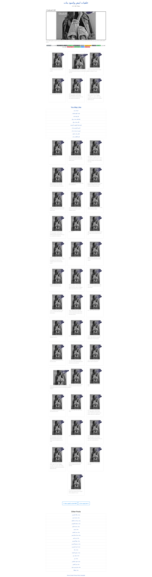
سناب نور (76, 558)
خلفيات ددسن (54, 45)
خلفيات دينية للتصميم (88, 45)
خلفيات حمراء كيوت (60, 45)
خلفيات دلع (82, 45)
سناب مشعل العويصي (76, 523)
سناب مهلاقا (76, 570)
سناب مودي (76, 529)
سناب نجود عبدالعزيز (76, 561)
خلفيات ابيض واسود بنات (76, 2)
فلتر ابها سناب (76, 116)
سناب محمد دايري (76, 517)
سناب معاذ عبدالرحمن (76, 535)
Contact (72, 575)
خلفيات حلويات (49, 45)
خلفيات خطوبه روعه (77, 46)
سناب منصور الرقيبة (76, 552)
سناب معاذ (76, 549)
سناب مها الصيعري (76, 541)
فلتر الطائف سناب (76, 136)
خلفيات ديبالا (98, 45)
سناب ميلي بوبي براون (76, 567)
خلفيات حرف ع (70, 45)
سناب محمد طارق (76, 526)
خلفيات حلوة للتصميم (70, 46)
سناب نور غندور (76, 538)
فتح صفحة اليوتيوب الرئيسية (76, 125)
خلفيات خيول (94, 45)
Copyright (83, 575)
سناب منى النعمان (76, 532)
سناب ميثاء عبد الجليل (76, 520)
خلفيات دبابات (64, 46)
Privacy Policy (77, 575)
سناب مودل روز (76, 555)
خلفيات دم (82, 46)
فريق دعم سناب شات (76, 130)
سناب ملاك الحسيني (76, 514)
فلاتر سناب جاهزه (76, 133)
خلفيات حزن (65, 45)
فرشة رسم (76, 110)
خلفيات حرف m (87, 46)
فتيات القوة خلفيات (76, 113)
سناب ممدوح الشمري (76, 544)
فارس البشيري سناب (76, 128)
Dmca (68, 575)
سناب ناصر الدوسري (76, 546)
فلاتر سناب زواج (76, 122)
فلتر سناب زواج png (76, 119)
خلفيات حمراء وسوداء (77, 45)
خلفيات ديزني (103, 45)
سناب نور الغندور (76, 564)
